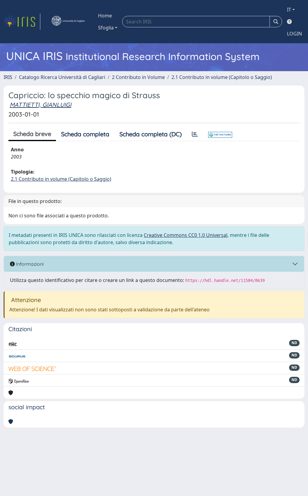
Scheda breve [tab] (32, 134)
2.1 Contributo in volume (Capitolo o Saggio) (221, 77)
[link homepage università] (68, 22)
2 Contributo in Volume (138, 77)
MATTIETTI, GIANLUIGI (40, 104)
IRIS (8, 77)
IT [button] (289, 9)
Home (105, 15)
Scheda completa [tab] (85, 134)
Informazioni (29, 264)
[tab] (195, 134)
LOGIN (294, 33)
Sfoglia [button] (106, 27)
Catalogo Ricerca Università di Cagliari (62, 77)
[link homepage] (22, 22)
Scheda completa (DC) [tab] (150, 134)
